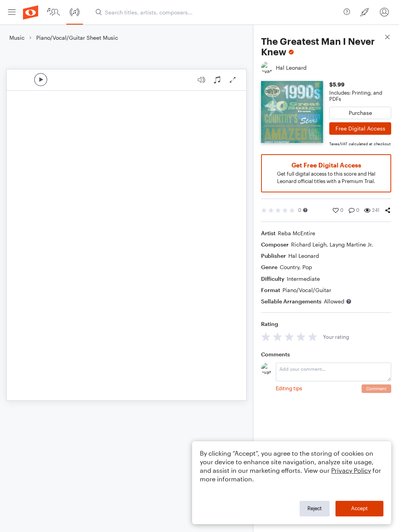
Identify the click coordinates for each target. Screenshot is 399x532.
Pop (307, 267)
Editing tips (289, 388)
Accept (359, 508)
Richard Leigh (309, 244)
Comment (376, 388)
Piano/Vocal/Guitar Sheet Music (77, 37)
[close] (387, 38)
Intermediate (303, 278)
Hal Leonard (303, 255)
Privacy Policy (351, 470)
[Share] (387, 210)
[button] (305, 210)
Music (17, 37)
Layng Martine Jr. (351, 244)
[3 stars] (289, 337)
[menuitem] (12, 12)
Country (289, 267)
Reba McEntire (296, 233)
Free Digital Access (360, 128)
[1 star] (266, 337)
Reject (314, 508)
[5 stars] (313, 337)
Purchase (360, 112)
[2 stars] (277, 337)
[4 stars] (301, 337)
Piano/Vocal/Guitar (306, 290)
